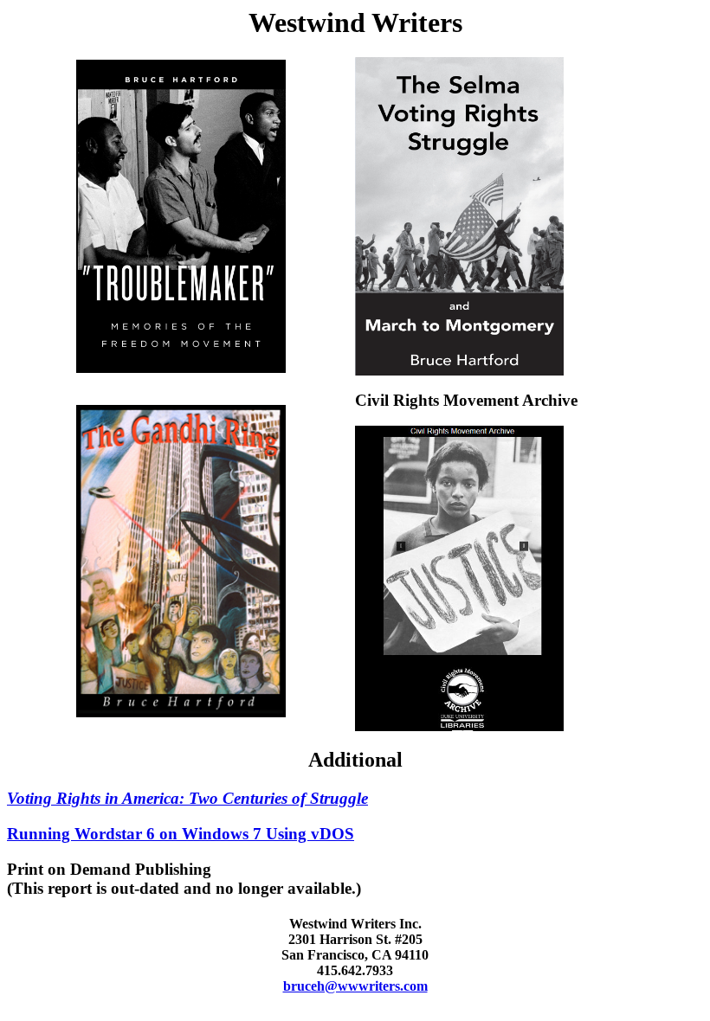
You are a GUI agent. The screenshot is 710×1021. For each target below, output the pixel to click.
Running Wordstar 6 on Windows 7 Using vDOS (180, 834)
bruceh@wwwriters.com (355, 986)
